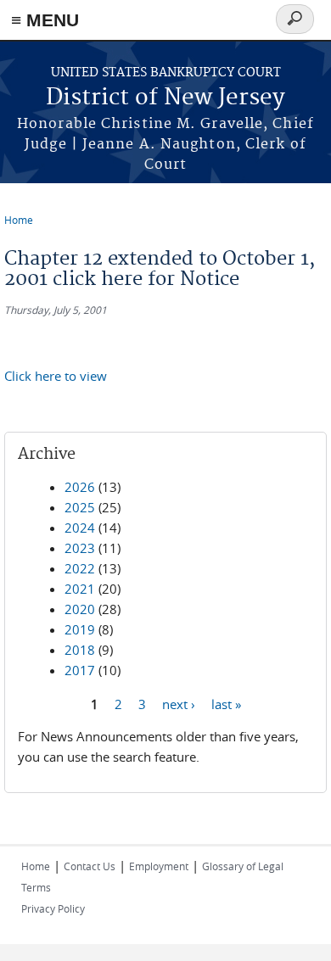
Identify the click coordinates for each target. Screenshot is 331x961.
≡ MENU (45, 20)
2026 (80, 486)
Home (18, 219)
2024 (80, 527)
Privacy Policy (53, 908)
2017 (80, 670)
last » (226, 703)
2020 (80, 609)
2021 (80, 588)
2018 (80, 649)
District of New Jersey (165, 98)
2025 (80, 507)
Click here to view (55, 375)
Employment (158, 866)
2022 (80, 568)
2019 (80, 629)
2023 (80, 547)
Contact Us (89, 866)
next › (178, 703)
